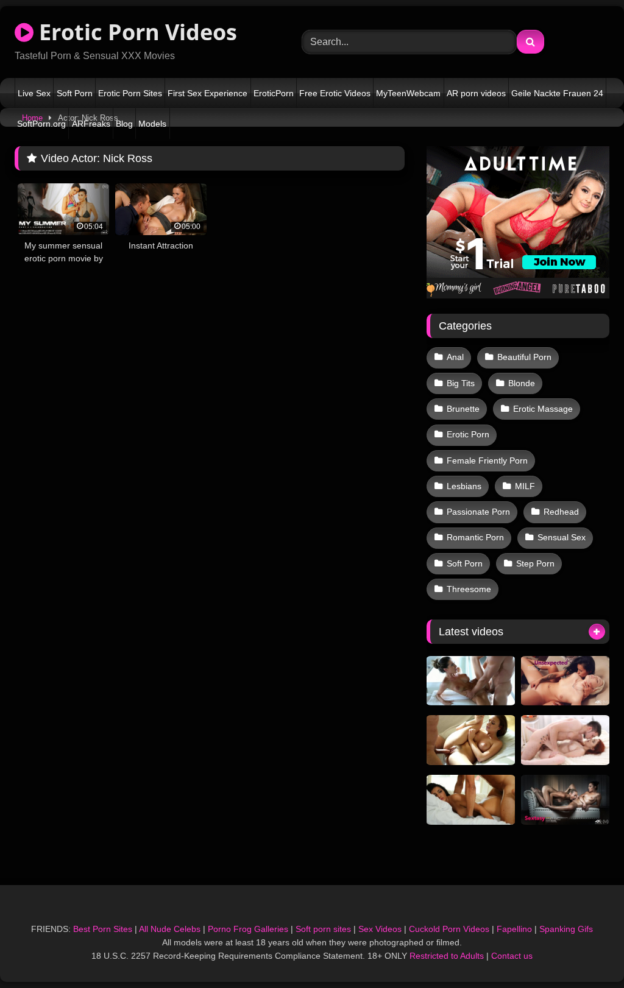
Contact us (512, 956)
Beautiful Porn (524, 357)
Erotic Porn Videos (135, 32)
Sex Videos (380, 929)
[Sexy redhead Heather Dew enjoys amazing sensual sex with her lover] (565, 740)
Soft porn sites (323, 929)
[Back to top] (586, 952)
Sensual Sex (561, 537)
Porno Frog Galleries (248, 929)
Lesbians (464, 486)
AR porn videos (476, 93)
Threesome (469, 589)
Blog (124, 124)
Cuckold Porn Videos (449, 929)
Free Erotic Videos (334, 93)
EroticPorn (274, 93)
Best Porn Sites (102, 929)
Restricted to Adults (447, 956)
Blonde (521, 383)
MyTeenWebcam (408, 93)
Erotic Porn (468, 434)
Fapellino (514, 929)
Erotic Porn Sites (130, 93)
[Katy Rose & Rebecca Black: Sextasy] (565, 800)
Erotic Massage (543, 409)
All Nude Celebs (169, 929)
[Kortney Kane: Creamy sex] (471, 681)
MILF (525, 486)
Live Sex (34, 93)
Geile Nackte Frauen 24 (557, 93)
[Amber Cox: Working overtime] (471, 800)
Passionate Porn (478, 512)
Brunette (463, 409)
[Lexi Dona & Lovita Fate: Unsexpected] (565, 681)
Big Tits (461, 383)
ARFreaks (91, 124)
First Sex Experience (207, 93)
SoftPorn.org (41, 124)
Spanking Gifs (566, 929)
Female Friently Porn (487, 460)
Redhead (561, 512)
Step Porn (535, 563)
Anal (455, 357)
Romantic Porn (475, 537)
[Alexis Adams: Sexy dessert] (471, 740)
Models (152, 124)
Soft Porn (75, 93)
